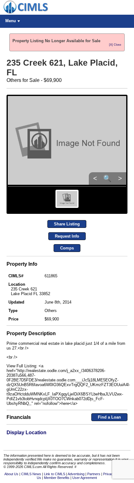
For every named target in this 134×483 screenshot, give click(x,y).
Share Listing (67, 224)
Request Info (67, 236)
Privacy (109, 474)
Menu (10, 20)
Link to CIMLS (54, 474)
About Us (11, 474)
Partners (93, 474)
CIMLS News (31, 474)
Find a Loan (109, 417)
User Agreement (84, 478)
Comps (67, 248)
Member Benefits (56, 478)
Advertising (76, 474)
